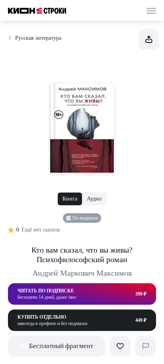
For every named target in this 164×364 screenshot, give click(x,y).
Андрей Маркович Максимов (82, 273)
